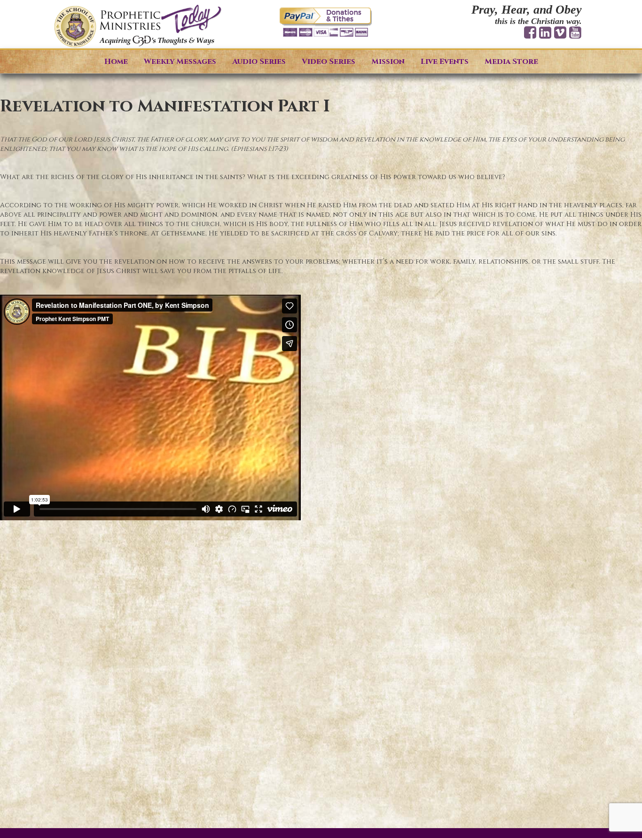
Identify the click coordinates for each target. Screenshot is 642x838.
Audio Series (259, 61)
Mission (388, 61)
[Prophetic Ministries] (137, 26)
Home (116, 61)
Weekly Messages (180, 61)
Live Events (445, 61)
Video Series (328, 61)
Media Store (511, 61)
